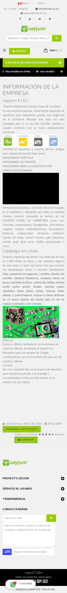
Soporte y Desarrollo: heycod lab (35, 589)
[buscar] (57, 38)
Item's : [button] (56, 50)
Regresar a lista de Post (21, 429)
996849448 (48, 9)
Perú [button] (24, 3)
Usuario (20, 51)
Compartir (27, 440)
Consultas (23, 583)
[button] (33, 63)
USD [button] (40, 3)
